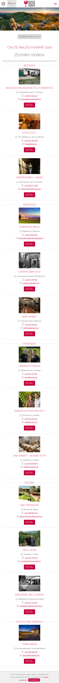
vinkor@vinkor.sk (31, 377)
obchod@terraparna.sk (31, 655)
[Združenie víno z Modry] (29, 583)
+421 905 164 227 (30, 96)
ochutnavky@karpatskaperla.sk (31, 238)
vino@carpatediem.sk (31, 283)
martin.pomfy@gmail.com (31, 189)
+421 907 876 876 (31, 463)
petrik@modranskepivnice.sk (31, 606)
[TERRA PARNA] (29, 633)
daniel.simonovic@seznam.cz (30, 516)
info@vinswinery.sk (31, 467)
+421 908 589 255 (31, 652)
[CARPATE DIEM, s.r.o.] (29, 260)
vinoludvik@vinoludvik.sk (31, 561)
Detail (29, 105)
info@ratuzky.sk (31, 422)
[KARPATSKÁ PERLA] (29, 215)
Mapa (13, 4)
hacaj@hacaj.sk (31, 144)
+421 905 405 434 (30, 419)
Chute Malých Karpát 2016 (29, 47)
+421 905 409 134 (31, 558)
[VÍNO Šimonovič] (29, 494)
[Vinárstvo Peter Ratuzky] (29, 399)
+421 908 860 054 (31, 513)
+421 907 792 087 (31, 140)
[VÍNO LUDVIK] (29, 538)
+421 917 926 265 (31, 235)
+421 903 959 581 (31, 280)
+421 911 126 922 (31, 324)
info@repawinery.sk (31, 328)
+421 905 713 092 (30, 374)
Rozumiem (34, 680)
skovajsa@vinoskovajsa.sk (31, 99)
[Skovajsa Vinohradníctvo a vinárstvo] (29, 76)
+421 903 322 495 (30, 602)
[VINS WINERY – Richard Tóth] (29, 444)
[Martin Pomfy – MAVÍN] (29, 166)
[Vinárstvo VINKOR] (29, 354)
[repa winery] (29, 305)
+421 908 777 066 (31, 185)
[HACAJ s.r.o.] (29, 121)
